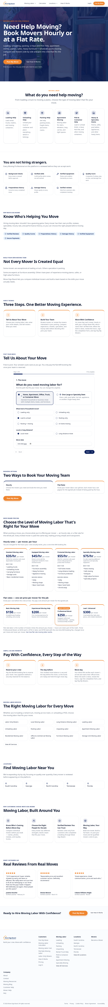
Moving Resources (9, 981)
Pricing (40, 962)
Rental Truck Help (62, 952)
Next (87, 452)
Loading (59, 940)
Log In (89, 3)
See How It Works (33, 62)
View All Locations (80, 955)
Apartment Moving (62, 960)
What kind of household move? (27, 409)
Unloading (59, 943)
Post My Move (99, 3)
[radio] (19, 394)
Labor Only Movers (45, 956)
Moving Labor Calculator (43, 944)
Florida (76, 952)
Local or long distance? (24, 430)
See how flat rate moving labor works (39, 632)
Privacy (72, 1003)
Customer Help (8, 987)
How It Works (65, 3)
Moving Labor (29, 3)
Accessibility (101, 1003)
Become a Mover (97, 940)
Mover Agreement (90, 1003)
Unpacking (60, 949)
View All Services (11, 744)
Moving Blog (7, 984)
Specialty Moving (62, 963)
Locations (52, 3)
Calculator (42, 3)
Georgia (76, 943)
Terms (66, 1003)
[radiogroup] (54, 398)
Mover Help (7, 990)
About (5, 975)
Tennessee (77, 949)
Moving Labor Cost (45, 948)
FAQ (4, 993)
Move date (20, 440)
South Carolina (79, 940)
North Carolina (79, 946)
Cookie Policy (79, 1003)
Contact (6, 978)
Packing (59, 946)
